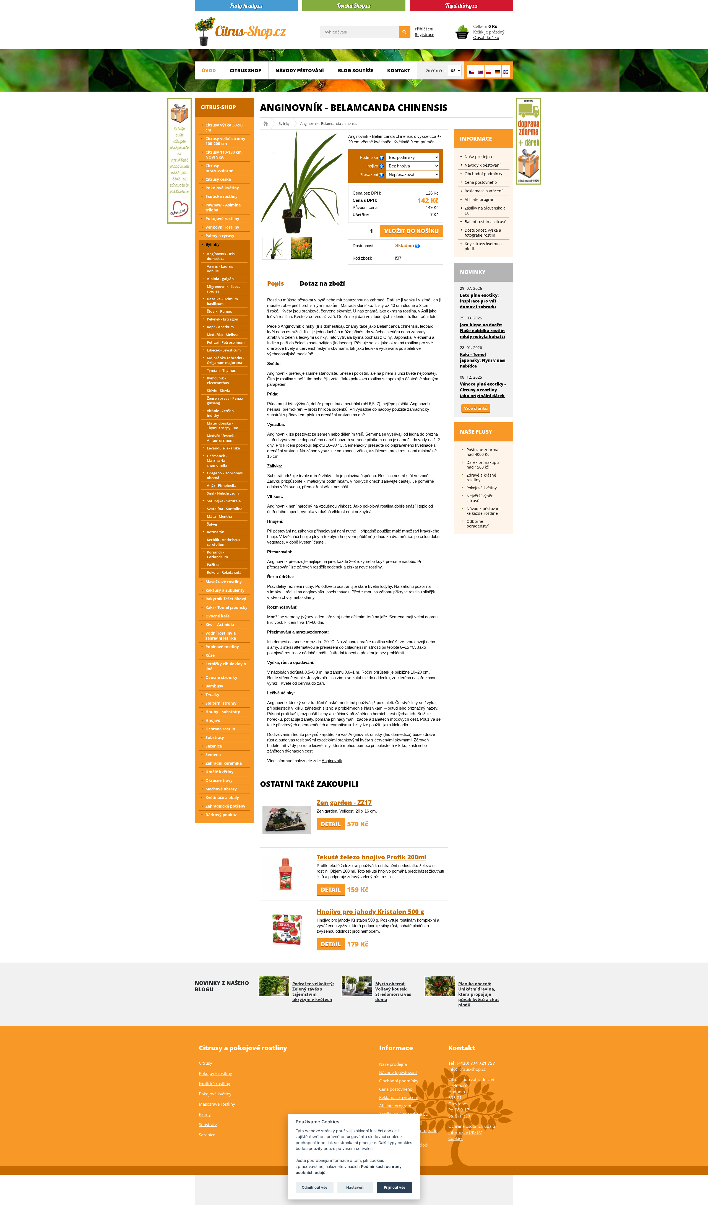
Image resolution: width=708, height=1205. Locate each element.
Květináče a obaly (222, 797)
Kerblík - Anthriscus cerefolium (223, 542)
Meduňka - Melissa (223, 334)
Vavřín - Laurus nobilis (220, 268)
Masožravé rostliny (223, 581)
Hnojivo (212, 720)
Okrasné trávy (219, 780)
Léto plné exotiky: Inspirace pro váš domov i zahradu (479, 300)
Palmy (205, 1114)
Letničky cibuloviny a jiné (225, 666)
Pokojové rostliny (222, 218)
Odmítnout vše (314, 1187)
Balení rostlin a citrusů (486, 221)
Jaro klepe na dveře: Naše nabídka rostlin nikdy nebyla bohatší (482, 330)
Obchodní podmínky (483, 173)
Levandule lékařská (223, 448)
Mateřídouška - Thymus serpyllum (222, 425)
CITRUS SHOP (245, 70)
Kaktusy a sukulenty (224, 590)
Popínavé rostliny (222, 646)
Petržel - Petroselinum (225, 342)
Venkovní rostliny (222, 227)
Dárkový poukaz (221, 814)
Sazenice (213, 746)
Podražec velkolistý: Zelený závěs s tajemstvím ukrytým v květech (313, 991)
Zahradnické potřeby (225, 806)
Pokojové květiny (222, 187)
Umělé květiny (219, 771)
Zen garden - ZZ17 (344, 802)
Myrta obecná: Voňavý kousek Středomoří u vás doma (393, 991)
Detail (331, 824)
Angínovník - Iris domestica (221, 256)
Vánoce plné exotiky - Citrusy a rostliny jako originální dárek (483, 389)
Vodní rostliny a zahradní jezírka (220, 635)
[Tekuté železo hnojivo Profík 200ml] (286, 874)
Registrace (424, 34)
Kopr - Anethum (220, 326)
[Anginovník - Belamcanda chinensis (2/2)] (301, 247)
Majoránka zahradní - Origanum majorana (225, 360)
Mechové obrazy (221, 789)
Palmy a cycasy (219, 235)
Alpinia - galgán (220, 278)
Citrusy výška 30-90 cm (224, 127)
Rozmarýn (215, 531)
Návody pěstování (299, 70)
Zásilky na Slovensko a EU (485, 210)
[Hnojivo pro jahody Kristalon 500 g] (287, 928)
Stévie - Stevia (218, 390)
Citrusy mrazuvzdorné (219, 168)
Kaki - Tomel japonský (226, 607)
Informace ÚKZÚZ (465, 1132)
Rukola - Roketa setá (224, 572)
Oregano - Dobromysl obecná (225, 475)
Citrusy (205, 1063)
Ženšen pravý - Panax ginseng (225, 400)
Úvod (209, 70)
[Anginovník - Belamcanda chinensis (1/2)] (274, 247)
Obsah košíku (486, 37)
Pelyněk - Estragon (222, 319)
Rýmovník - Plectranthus (218, 380)
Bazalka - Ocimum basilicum (222, 301)
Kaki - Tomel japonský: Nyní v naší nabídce (483, 360)
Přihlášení (424, 29)
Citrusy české (218, 179)
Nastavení (355, 1187)
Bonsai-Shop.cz (267, 123)
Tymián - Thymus (221, 370)
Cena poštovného (481, 182)
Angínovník (332, 760)
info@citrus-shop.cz (467, 1069)
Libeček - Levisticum (224, 350)
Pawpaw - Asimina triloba (223, 207)
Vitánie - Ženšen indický (220, 413)
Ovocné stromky (221, 677)
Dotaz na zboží (322, 283)
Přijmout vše (394, 1187)
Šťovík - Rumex (219, 311)
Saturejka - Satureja (224, 500)
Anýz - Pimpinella (221, 485)
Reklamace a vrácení (484, 190)
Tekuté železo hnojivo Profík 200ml (371, 857)
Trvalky (212, 694)
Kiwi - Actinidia (219, 624)
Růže (210, 655)
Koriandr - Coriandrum (217, 554)
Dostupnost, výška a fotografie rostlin (483, 232)
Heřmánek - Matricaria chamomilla (217, 460)
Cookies (455, 1138)
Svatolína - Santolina (225, 508)
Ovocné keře (217, 616)
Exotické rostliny (221, 196)
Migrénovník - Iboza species (224, 289)
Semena (213, 754)
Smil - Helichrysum (223, 493)
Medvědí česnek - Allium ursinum (221, 438)
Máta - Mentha (219, 516)
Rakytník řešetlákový (225, 598)
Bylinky (284, 123)
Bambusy (214, 686)
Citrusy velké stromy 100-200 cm (225, 141)
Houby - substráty (222, 711)
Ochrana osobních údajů (471, 1126)
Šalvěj (212, 524)
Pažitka (213, 564)
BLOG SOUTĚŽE (355, 70)
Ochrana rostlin (220, 728)
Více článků (476, 408)
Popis (275, 283)
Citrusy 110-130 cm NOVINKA (223, 154)
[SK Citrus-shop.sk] (480, 71)
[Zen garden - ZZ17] (286, 819)
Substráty (214, 737)
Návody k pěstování (483, 165)
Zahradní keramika (223, 763)
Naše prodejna (478, 156)
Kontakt (398, 70)
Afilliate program (480, 199)
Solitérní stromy (220, 703)
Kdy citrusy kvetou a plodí (483, 246)
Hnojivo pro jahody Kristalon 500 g (370, 911)
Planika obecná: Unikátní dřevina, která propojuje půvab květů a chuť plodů (478, 994)
